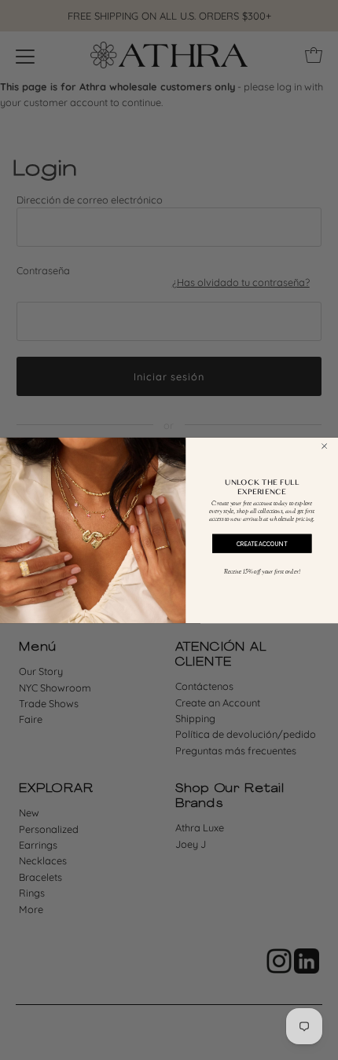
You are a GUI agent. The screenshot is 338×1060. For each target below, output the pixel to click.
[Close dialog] (325, 446)
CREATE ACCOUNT (262, 543)
